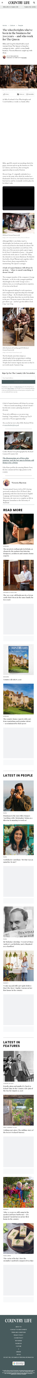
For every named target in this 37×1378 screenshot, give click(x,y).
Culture (12, 25)
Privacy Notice (11, 388)
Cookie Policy (18, 1338)
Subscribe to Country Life (10, 7)
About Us (18, 1327)
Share (7, 94)
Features (24, 57)
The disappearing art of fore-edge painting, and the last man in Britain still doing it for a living (18, 460)
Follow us (21, 94)
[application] (18, 197)
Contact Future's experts (18, 1329)
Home (5, 25)
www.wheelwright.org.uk (11, 425)
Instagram (18, 1341)
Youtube (18, 1346)
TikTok (18, 1354)
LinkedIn (18, 1352)
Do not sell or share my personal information (19, 1357)
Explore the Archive (30, 7)
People (20, 25)
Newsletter (31, 94)
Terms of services (18, 386)
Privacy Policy (18, 1335)
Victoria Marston (13, 56)
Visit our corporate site (26, 1371)
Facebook (18, 1343)
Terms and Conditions (18, 1332)
